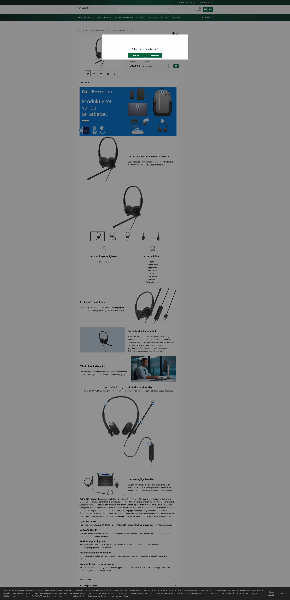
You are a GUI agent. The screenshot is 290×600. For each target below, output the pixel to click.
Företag (136, 55)
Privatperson (154, 55)
